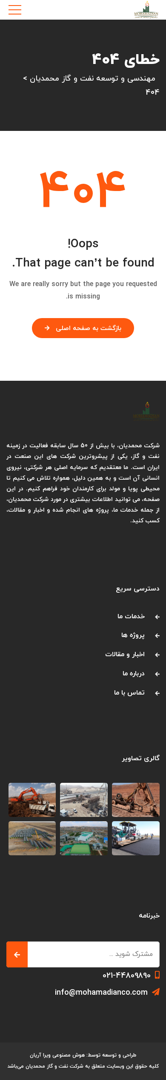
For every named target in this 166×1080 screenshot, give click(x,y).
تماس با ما (129, 693)
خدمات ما (131, 616)
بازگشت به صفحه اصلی (88, 328)
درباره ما (134, 673)
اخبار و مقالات (125, 654)
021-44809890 (127, 975)
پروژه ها (133, 635)
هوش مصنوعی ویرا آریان (57, 1055)
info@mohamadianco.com (101, 992)
